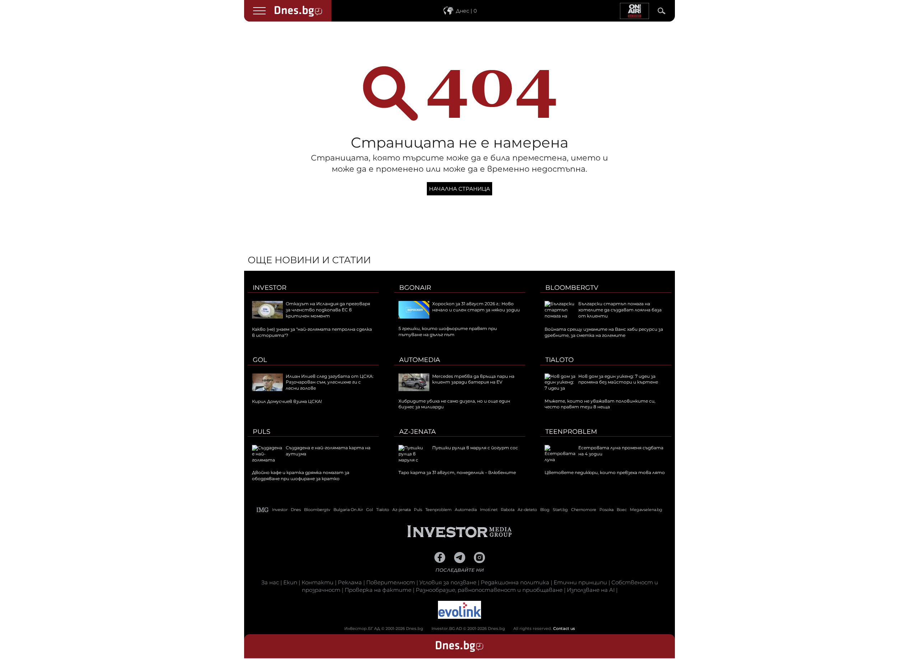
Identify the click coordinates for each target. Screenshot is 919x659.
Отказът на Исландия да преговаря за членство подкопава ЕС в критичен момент (328, 310)
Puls (261, 432)
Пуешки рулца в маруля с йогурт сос (475, 447)
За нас (270, 582)
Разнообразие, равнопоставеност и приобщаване (489, 589)
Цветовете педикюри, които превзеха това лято (605, 472)
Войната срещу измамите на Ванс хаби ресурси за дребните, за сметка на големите (604, 332)
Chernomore (583, 509)
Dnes (296, 509)
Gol (260, 360)
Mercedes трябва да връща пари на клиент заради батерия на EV (473, 379)
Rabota (507, 509)
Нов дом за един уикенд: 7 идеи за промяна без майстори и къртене (618, 379)
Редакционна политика (515, 582)
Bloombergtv (571, 288)
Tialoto (559, 360)
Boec (622, 509)
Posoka (607, 509)
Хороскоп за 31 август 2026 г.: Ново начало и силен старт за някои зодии (476, 306)
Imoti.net (489, 509)
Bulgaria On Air (348, 509)
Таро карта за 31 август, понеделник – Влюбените (457, 472)
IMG (263, 509)
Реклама (350, 582)
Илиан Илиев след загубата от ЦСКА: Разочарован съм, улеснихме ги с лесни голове (330, 382)
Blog (545, 509)
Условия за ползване (447, 582)
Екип (290, 582)
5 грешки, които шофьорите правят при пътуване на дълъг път (447, 331)
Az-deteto (527, 509)
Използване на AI (591, 589)
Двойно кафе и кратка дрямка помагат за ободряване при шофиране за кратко (300, 475)
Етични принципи (580, 582)
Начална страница (459, 188)
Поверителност (390, 582)
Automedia (419, 360)
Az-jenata (417, 432)
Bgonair (415, 288)
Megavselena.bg (646, 509)
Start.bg (560, 509)
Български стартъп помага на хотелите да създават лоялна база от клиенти (620, 310)
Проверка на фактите (378, 589)
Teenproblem (571, 432)
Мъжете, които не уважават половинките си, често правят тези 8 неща (600, 404)
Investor (269, 288)
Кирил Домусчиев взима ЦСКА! (287, 401)
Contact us (564, 628)
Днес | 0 (466, 10)
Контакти (317, 582)
